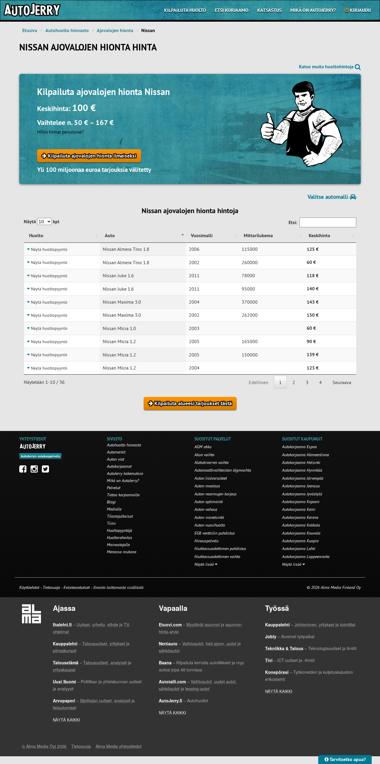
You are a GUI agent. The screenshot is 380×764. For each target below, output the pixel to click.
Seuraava (341, 382)
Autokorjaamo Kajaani (300, 501)
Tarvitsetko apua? (347, 759)
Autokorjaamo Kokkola (301, 525)
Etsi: (293, 222)
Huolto (36, 235)
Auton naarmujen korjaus (215, 494)
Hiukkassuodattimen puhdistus (220, 548)
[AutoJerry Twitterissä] (47, 470)
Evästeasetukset (77, 587)
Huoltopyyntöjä (119, 530)
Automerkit (116, 452)
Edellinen (258, 382)
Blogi (111, 502)
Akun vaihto (204, 454)
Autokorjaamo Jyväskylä (302, 494)
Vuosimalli (202, 235)
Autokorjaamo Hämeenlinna (305, 454)
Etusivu (29, 30)
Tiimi (111, 523)
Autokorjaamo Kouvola (301, 533)
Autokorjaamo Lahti (298, 548)
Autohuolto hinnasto (67, 30)
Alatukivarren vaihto (211, 462)
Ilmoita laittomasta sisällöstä (118, 587)
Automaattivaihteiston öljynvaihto (222, 470)
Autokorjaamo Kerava (300, 517)
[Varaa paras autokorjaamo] (32, 446)
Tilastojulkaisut (120, 516)
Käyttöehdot (29, 587)
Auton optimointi (208, 501)
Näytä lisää (204, 564)
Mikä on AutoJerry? (313, 10)
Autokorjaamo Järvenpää (302, 478)
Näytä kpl (41, 221)
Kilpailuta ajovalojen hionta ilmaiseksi (91, 155)
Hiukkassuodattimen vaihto (217, 556)
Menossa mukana (121, 551)
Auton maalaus (207, 486)
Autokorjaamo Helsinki (301, 462)
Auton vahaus (205, 509)
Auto (110, 235)
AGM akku (202, 446)
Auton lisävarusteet (210, 478)
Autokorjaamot (119, 466)
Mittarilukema (258, 235)
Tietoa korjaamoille (123, 494)
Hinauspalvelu (206, 540)
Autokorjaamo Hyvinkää (302, 470)
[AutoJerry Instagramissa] (36, 470)
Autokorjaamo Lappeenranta (306, 556)
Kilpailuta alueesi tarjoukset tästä (192, 403)
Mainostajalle (118, 544)
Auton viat (115, 459)
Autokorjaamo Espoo (299, 446)
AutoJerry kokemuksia (125, 473)
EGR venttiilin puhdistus (214, 533)
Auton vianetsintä (209, 517)
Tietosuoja (51, 587)
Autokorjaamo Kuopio (300, 540)
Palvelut (113, 487)
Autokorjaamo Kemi (298, 509)
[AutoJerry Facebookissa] (24, 470)
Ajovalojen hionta (115, 30)
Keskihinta (319, 235)
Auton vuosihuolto (209, 525)
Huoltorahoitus (119, 537)
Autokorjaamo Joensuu (301, 486)
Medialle (114, 509)
